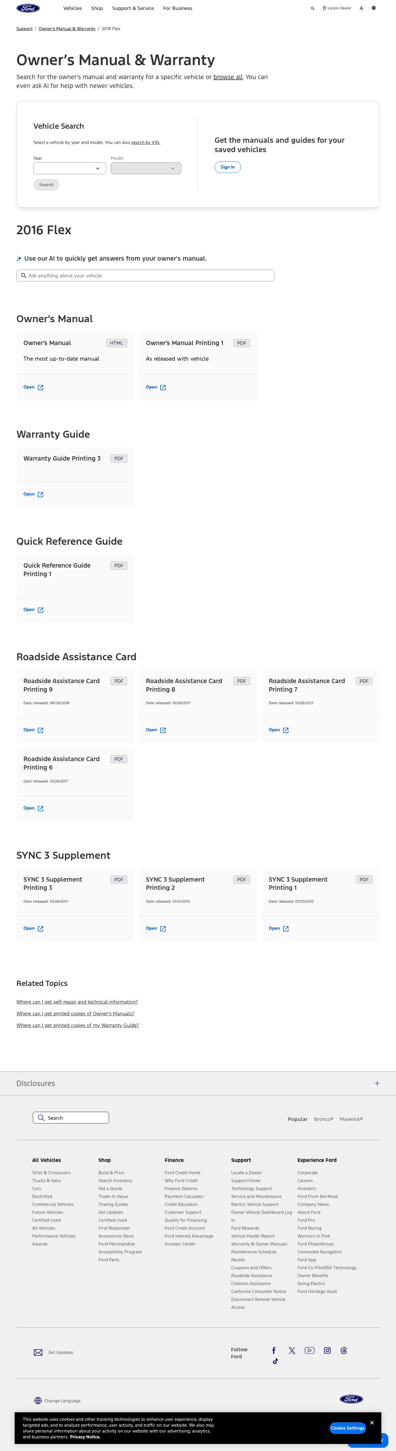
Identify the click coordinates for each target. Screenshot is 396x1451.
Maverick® (351, 1119)
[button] (129, 1163)
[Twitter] (291, 1350)
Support (24, 28)
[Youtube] (310, 1350)
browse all (228, 77)
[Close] (372, 1427)
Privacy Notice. (85, 1437)
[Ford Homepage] (351, 1399)
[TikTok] (275, 1361)
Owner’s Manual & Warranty (67, 28)
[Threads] (343, 1350)
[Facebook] (275, 1350)
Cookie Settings (348, 1428)
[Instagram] (327, 1350)
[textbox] (71, 1118)
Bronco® (324, 1119)
